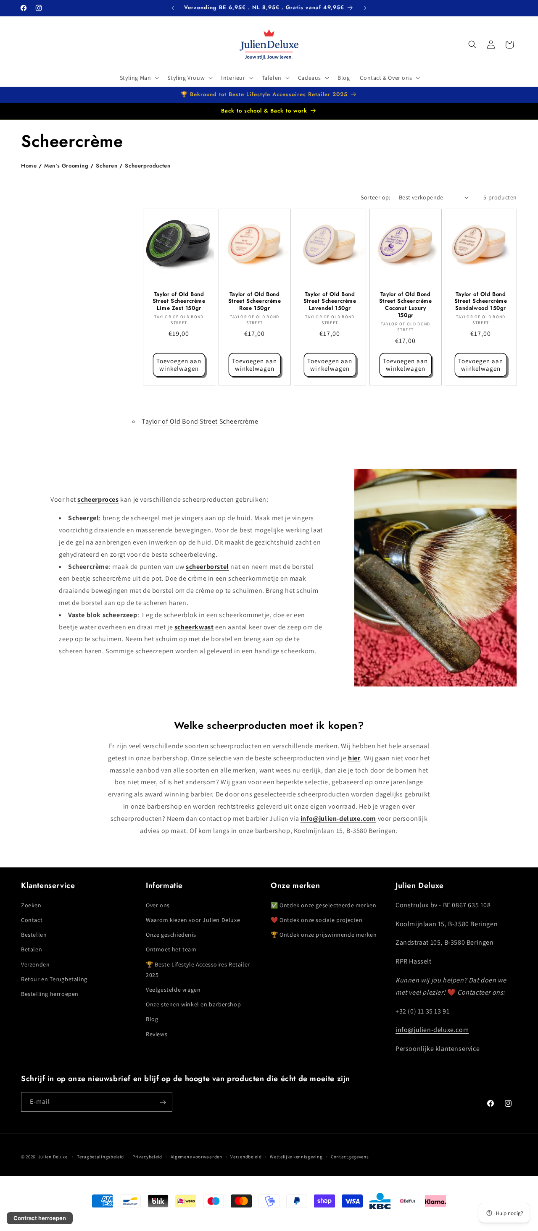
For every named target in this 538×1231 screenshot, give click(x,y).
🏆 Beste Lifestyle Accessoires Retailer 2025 (198, 969)
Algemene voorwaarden (196, 1156)
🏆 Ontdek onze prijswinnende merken (324, 934)
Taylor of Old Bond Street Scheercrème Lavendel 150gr (329, 301)
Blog (152, 1018)
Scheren (106, 166)
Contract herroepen (39, 1218)
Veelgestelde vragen (173, 989)
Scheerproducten (147, 166)
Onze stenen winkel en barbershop (193, 1004)
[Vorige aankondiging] (173, 8)
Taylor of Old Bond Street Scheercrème (200, 421)
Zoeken (31, 905)
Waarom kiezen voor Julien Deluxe (193, 919)
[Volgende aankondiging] (365, 8)
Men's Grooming (66, 166)
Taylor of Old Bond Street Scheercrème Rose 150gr (254, 301)
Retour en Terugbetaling (54, 978)
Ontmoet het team (171, 949)
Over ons (158, 905)
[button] (139, 77)
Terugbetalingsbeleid (100, 1156)
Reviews (156, 1033)
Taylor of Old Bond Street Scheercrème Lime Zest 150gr (179, 301)
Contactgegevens (350, 1156)
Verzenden (35, 964)
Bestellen (34, 934)
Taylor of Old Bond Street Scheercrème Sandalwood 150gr (480, 301)
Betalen (31, 949)
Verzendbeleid (245, 1156)
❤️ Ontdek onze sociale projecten (317, 919)
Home (29, 166)
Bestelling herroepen (50, 993)
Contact (31, 919)
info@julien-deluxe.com (432, 1029)
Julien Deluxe (53, 1157)
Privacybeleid (147, 1156)
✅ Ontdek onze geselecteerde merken (323, 905)
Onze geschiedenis (171, 934)
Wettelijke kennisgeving (296, 1156)
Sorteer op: (375, 197)
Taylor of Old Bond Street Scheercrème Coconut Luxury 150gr (405, 305)
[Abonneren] (162, 1102)
